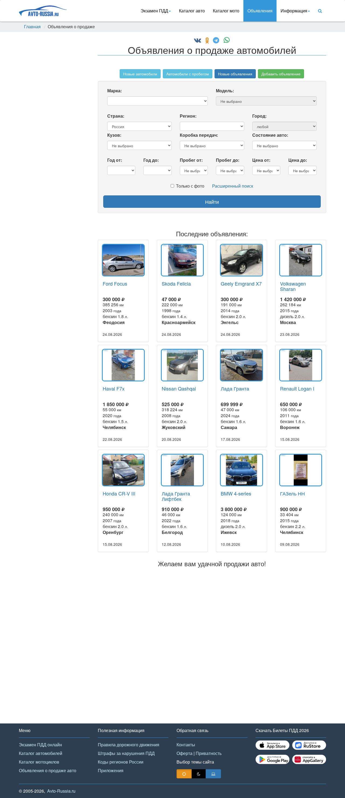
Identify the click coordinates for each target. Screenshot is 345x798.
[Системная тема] (213, 773)
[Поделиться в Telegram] (214, 41)
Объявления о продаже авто (47, 770)
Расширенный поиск (232, 186)
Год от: (114, 160)
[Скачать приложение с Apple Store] (272, 745)
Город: (259, 116)
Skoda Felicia (176, 283)
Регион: (188, 116)
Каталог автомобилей (40, 753)
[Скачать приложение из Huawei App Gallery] (309, 759)
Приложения (110, 770)
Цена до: (297, 160)
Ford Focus (115, 283)
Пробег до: (227, 160)
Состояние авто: (270, 135)
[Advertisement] (54, 121)
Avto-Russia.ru (61, 791)
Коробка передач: (199, 135)
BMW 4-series (236, 493)
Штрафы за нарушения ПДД (126, 753)
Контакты (186, 744)
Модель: (225, 90)
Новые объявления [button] (235, 73)
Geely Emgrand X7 (241, 283)
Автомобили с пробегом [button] (187, 73)
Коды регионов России (120, 762)
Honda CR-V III (119, 493)
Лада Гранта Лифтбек (176, 496)
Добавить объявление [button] (281, 73)
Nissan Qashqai (179, 388)
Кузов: (114, 135)
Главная (32, 27)
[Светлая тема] (184, 773)
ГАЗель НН (292, 493)
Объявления (259, 11)
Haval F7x (114, 388)
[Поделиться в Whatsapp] (225, 41)
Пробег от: (191, 160)
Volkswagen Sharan (293, 286)
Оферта (184, 753)
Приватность (209, 753)
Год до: (151, 160)
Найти (212, 201)
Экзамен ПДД (154, 11)
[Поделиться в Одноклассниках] (205, 41)
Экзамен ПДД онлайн (40, 744)
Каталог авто (192, 11)
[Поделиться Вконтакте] (197, 41)
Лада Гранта (235, 388)
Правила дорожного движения (128, 744)
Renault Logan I (297, 388)
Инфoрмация (294, 11)
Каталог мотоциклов (39, 762)
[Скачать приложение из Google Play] (272, 759)
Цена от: (261, 160)
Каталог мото (226, 11)
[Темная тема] (198, 773)
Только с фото (190, 186)
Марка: (114, 90)
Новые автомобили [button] (140, 73)
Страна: (115, 116)
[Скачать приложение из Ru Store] (309, 745)
